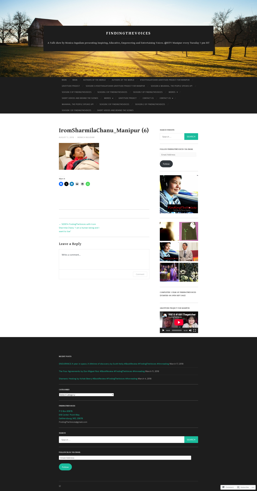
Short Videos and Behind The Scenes (80, 98)
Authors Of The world (94, 80)
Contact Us (148, 98)
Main (64, 80)
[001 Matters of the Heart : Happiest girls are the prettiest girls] (188, 273)
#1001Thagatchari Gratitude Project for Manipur (165, 80)
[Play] (163, 330)
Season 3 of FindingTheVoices (77, 92)
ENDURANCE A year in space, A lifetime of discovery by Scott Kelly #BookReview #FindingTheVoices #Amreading (114, 363)
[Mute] (190, 330)
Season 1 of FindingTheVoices (148, 92)
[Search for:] (179, 136)
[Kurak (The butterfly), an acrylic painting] (188, 232)
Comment (140, 274)
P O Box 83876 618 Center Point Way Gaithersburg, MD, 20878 (71, 415)
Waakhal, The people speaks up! (78, 104)
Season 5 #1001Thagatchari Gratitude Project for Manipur (115, 86)
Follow (166, 164)
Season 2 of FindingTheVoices (112, 92)
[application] (179, 322)
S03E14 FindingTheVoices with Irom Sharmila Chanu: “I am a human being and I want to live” (79, 228)
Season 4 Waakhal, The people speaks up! (171, 86)
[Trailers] (169, 252)
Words (172, 92)
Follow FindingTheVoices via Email (176, 149)
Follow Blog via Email (69, 452)
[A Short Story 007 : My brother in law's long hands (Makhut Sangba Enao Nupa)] (169, 232)
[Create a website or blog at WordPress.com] (60, 486)
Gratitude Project (71, 86)
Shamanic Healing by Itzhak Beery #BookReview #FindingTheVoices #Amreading (98, 378)
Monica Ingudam (86, 137)
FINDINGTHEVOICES (128, 33)
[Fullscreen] (194, 330)
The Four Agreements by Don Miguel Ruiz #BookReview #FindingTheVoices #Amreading (102, 371)
